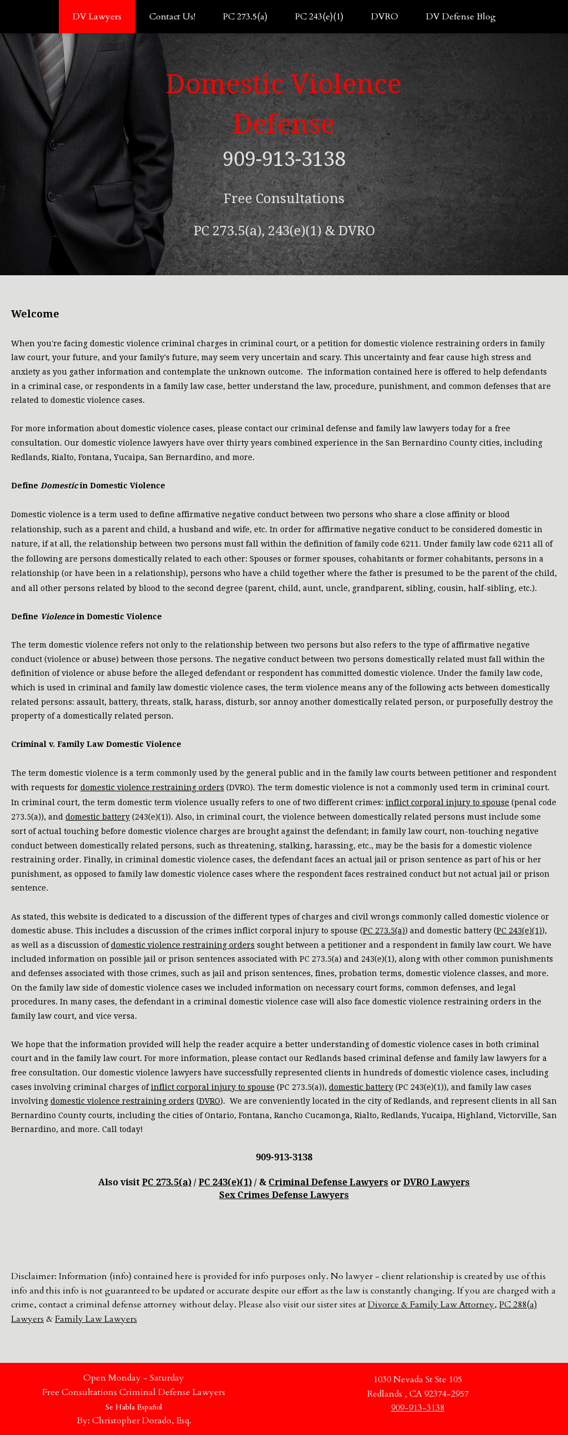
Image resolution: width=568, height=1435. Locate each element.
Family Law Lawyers (96, 1319)
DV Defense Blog (461, 17)
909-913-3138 (417, 1408)
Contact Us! (172, 17)
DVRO (384, 17)
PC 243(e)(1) (319, 17)
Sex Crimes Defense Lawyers (284, 1195)
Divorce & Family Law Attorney (431, 1304)
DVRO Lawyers (436, 1182)
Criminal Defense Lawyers (328, 1182)
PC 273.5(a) (245, 17)
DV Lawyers (97, 17)
